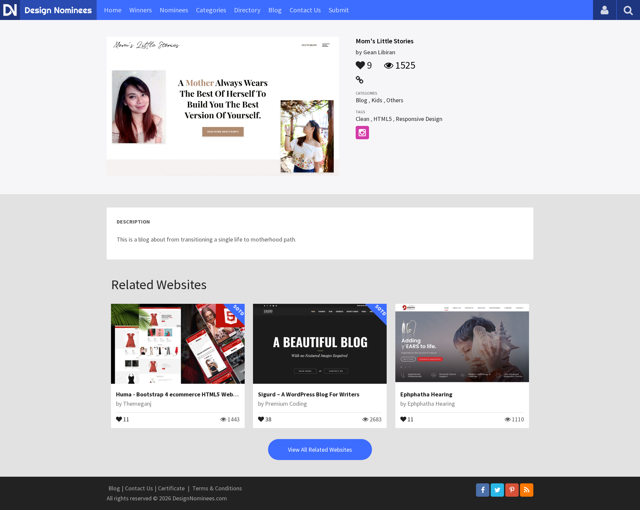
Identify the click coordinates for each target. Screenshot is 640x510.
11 (125, 418)
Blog (275, 10)
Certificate (171, 488)
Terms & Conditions (217, 488)
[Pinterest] (512, 490)
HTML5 (382, 119)
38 (267, 418)
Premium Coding (286, 403)
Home (112, 10)
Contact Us (305, 10)
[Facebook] (482, 490)
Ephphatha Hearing (426, 394)
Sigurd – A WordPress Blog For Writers (308, 394)
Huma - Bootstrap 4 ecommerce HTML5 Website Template (193, 394)
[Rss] (526, 490)
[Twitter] (497, 490)
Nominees (174, 10)
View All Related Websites (320, 449)
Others (394, 100)
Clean (362, 119)
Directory (247, 10)
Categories (211, 10)
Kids (376, 100)
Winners (140, 10)
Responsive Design (419, 119)
